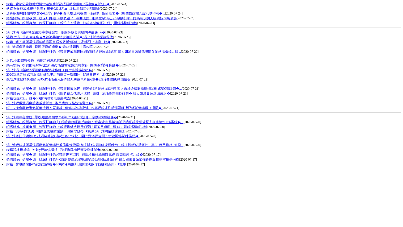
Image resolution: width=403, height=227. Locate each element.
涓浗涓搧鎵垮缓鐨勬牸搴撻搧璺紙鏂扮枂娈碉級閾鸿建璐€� (55, 32)
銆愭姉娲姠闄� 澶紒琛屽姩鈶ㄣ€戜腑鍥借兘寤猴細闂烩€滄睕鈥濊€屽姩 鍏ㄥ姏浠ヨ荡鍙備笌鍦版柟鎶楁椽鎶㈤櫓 (92, 159)
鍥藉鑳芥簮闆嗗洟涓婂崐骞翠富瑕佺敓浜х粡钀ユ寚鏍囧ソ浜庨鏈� (58, 42)
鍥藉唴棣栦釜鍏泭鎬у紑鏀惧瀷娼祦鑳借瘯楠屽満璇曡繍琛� (53, 150)
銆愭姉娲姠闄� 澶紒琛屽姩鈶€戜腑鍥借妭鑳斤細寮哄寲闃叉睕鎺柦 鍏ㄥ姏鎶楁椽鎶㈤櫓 (76, 127)
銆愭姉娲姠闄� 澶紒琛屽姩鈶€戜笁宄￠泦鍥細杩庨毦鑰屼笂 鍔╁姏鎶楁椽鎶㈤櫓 (71, 23)
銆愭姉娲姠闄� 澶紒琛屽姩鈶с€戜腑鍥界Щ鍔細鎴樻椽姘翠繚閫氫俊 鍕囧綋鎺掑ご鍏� (74, 154)
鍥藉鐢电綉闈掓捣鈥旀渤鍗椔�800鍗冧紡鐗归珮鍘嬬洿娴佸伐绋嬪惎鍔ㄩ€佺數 (66, 164)
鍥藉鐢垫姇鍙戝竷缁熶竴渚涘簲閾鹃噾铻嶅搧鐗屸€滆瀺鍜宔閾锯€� (58, 4)
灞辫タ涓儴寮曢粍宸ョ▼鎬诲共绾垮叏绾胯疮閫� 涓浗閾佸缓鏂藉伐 (59, 37)
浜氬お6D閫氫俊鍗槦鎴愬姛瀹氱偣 (33, 60)
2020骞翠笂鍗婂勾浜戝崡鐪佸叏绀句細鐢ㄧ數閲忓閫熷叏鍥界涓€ (56, 74)
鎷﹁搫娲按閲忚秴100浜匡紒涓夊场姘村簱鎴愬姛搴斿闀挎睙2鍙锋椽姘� (62, 65)
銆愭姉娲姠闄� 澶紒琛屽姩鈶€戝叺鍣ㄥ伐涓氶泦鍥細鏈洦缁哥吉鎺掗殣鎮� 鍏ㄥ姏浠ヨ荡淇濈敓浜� (88, 93)
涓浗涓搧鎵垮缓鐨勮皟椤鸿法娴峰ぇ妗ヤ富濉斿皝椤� (49, 70)
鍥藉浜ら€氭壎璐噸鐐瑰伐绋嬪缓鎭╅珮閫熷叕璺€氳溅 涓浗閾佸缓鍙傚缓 (65, 131)
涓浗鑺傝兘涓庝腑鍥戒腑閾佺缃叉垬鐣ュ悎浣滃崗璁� (49, 103)
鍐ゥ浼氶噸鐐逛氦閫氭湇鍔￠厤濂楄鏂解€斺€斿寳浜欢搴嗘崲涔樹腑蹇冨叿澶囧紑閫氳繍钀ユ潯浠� (84, 108)
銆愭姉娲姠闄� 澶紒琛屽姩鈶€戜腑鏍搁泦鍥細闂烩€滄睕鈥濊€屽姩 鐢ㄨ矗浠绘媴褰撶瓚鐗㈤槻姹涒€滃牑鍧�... (94, 88)
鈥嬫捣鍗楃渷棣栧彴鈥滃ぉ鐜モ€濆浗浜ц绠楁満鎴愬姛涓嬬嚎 (53, 8)
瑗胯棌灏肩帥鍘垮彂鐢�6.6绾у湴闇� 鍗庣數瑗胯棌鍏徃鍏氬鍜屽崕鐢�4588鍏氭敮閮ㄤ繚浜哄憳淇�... (85, 13)
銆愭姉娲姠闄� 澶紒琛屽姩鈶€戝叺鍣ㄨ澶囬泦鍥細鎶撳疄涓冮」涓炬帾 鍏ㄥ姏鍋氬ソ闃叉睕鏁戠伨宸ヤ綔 (91, 18)
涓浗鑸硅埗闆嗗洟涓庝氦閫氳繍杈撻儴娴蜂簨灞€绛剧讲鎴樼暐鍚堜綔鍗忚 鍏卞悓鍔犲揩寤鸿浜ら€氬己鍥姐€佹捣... (94, 145)
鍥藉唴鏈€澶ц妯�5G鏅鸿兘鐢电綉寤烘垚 (38, 98)
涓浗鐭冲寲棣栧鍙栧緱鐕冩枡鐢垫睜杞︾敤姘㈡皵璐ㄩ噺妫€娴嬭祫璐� (61, 117)
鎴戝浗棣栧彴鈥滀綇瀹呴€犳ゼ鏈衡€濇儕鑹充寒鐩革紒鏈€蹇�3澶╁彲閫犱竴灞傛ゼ (68, 79)
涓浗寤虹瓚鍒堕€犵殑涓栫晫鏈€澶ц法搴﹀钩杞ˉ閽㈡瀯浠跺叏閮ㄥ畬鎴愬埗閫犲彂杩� (72, 136)
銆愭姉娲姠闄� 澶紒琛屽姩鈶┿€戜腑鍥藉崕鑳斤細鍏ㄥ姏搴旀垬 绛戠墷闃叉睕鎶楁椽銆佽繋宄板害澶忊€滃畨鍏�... (94, 122)
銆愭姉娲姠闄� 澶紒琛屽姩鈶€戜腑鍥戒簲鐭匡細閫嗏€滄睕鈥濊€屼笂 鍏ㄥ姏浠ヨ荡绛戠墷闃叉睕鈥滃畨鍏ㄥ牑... (93, 51)
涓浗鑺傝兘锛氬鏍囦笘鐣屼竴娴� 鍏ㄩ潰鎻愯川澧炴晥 (49, 47)
